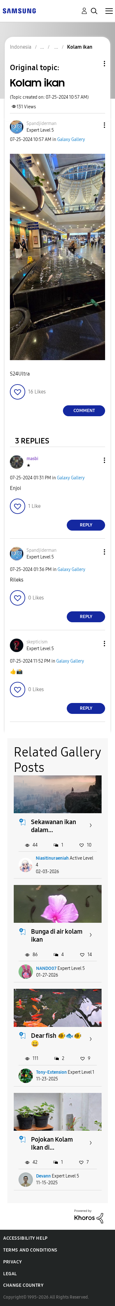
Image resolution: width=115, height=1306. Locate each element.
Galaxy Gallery (71, 139)
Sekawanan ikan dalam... (53, 826)
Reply (86, 525)
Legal (10, 1274)
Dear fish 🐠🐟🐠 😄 (56, 1039)
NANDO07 (46, 968)
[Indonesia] (19, 10)
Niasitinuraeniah (52, 858)
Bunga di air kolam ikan (56, 935)
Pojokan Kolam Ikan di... (52, 1143)
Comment (84, 410)
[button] (93, 125)
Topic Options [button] (93, 64)
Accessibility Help (25, 1238)
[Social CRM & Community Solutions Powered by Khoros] (88, 1216)
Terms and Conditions (30, 1250)
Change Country (23, 1285)
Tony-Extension (51, 1072)
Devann (43, 1176)
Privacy (12, 1262)
